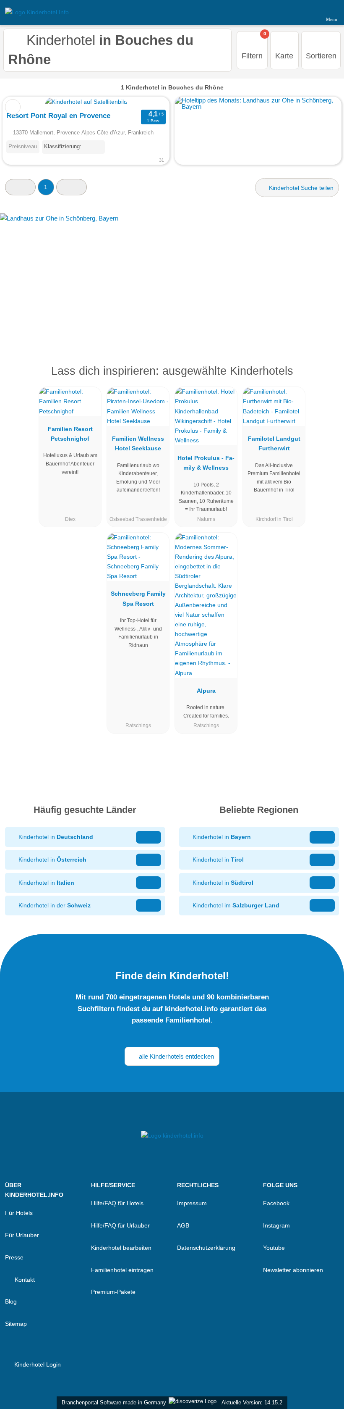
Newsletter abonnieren (293, 1270)
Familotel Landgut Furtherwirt (274, 443)
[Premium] (326, 378)
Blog (11, 1301)
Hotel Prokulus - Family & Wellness (206, 463)
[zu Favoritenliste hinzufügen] (13, 107)
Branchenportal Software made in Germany (112, 1402)
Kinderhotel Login (37, 1364)
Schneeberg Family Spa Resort (138, 598)
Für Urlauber (22, 1235)
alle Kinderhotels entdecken (175, 1056)
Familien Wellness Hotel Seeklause (138, 443)
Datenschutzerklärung (206, 1247)
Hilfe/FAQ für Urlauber (120, 1225)
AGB (183, 1225)
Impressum (192, 1203)
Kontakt (24, 1279)
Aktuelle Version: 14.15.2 (252, 1402)
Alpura (206, 690)
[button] (20, 187)
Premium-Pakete (113, 1291)
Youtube (274, 1247)
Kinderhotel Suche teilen (300, 187)
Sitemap (16, 1323)
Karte (284, 56)
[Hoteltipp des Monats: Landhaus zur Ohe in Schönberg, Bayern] (258, 106)
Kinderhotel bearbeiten (121, 1247)
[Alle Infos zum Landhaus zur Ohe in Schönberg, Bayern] (172, 275)
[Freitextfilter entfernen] (306, 12)
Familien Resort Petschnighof (70, 434)
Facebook (276, 1203)
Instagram (276, 1225)
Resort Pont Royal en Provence (58, 115)
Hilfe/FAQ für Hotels (117, 1203)
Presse (14, 1257)
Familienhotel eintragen (122, 1270)
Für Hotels (19, 1212)
